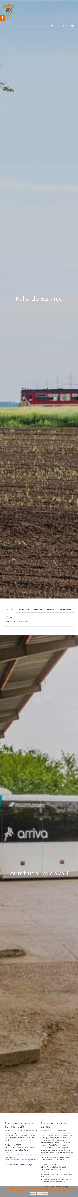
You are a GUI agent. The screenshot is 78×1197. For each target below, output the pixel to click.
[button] (2, 18)
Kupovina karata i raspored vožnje (18, 1165)
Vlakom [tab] (10, 610)
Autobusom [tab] (24, 610)
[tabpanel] (39, 620)
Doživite (28, 26)
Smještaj (45, 26)
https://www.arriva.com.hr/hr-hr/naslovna (21, 1160)
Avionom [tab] (38, 610)
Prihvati (32, 1193)
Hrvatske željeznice (17, 621)
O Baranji (19, 26)
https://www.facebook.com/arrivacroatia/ (21, 1155)
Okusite (37, 26)
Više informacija (43, 1193)
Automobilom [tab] (66, 610)
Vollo (9, 617)
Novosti (65, 26)
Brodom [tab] (50, 610)
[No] (75, 1192)
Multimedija (55, 26)
